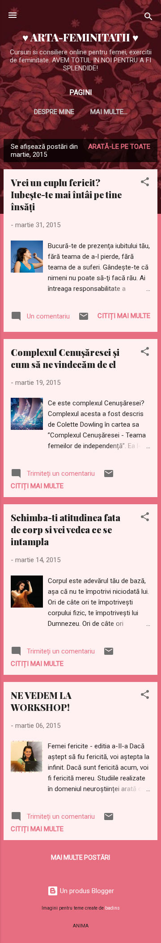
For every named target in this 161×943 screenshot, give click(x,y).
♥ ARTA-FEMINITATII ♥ (80, 37)
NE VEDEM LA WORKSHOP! (41, 701)
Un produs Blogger (86, 891)
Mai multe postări (80, 857)
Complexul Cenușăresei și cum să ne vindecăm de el (65, 358)
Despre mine (54, 112)
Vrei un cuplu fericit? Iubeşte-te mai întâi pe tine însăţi (66, 194)
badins (112, 908)
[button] (145, 183)
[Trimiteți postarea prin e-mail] (83, 319)
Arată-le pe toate (119, 147)
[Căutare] (148, 18)
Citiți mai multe (123, 316)
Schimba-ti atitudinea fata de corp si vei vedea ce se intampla (65, 529)
